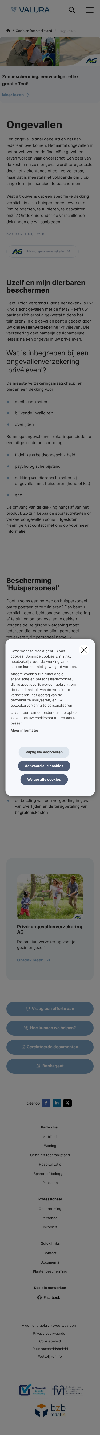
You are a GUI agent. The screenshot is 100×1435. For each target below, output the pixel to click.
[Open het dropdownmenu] (88, 10)
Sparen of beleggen (50, 1173)
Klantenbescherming (50, 1271)
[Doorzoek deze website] (72, 10)
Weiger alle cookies (44, 779)
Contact (50, 1253)
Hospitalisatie (50, 1164)
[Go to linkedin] (58, 1103)
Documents (50, 1262)
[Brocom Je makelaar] (32, 1392)
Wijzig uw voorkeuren (44, 752)
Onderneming (50, 1208)
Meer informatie (24, 730)
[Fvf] (67, 1392)
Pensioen (50, 1182)
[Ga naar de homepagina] (33, 10)
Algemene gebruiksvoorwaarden (49, 1325)
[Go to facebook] (47, 1103)
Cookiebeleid (50, 1341)
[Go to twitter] (68, 1103)
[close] (84, 650)
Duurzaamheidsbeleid (50, 1349)
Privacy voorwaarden (50, 1333)
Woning (50, 1146)
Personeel (50, 1218)
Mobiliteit (50, 1137)
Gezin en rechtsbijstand (50, 1155)
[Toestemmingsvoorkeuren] (21, 1425)
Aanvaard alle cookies (44, 766)
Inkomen (50, 1227)
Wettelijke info (50, 1356)
